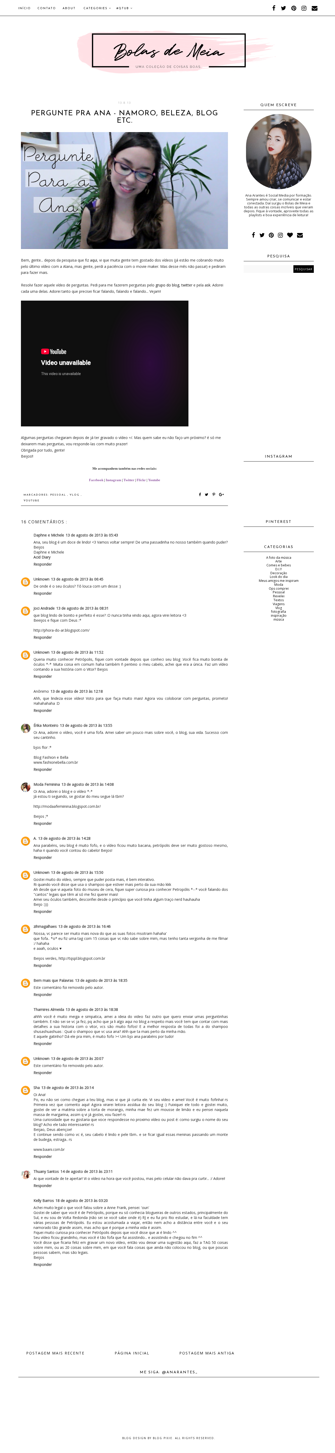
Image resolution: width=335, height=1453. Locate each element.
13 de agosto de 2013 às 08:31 (82, 608)
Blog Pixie (162, 1438)
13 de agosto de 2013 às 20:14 (67, 1087)
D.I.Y (278, 569)
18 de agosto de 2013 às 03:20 (81, 1200)
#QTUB (123, 8)
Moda (278, 584)
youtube (32, 500)
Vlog (75, 495)
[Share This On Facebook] (200, 495)
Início (24, 8)
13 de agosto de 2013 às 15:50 (77, 872)
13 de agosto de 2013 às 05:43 (92, 535)
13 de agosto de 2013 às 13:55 (86, 725)
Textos (278, 600)
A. (35, 838)
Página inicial (132, 1353)
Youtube (154, 480)
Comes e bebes (278, 565)
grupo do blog (167, 285)
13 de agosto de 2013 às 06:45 (77, 579)
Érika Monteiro (46, 725)
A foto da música (278, 557)
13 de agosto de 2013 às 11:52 (77, 652)
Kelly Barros (44, 1200)
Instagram (113, 480)
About (69, 8)
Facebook (96, 480)
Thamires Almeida (49, 1009)
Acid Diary (42, 557)
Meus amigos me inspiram (279, 580)
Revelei (278, 596)
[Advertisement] (279, 361)
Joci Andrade (44, 608)
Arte (278, 561)
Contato (46, 8)
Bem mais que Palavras (54, 980)
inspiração (279, 615)
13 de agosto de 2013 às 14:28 (64, 838)
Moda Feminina (47, 784)
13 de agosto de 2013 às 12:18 (77, 691)
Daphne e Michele (49, 535)
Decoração (278, 573)
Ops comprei (279, 588)
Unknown (41, 579)
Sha (37, 1087)
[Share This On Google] (221, 495)
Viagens (278, 604)
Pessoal (58, 495)
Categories (96, 8)
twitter (186, 285)
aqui (93, 260)
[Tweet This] (207, 495)
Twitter (129, 480)
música (278, 619)
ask (207, 285)
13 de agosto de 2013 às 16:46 (84, 926)
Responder (43, 564)
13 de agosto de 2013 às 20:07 (77, 1058)
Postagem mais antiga (206, 1353)
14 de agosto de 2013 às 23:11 (86, 1171)
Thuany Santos (46, 1171)
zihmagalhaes (45, 926)
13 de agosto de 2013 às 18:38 (92, 1009)
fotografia (278, 611)
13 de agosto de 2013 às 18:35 (101, 980)
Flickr (141, 480)
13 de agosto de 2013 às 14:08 (88, 784)
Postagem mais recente (55, 1353)
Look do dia (279, 576)
